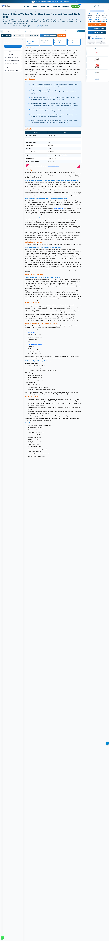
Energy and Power (16, 11)
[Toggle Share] (107, 743)
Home (4, 11)
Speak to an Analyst (98, 32)
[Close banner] (76, 2)
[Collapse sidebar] (20, 42)
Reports (9, 11)
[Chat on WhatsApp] (2, 938)
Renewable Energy (26, 11)
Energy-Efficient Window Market (40, 11)
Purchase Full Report (98, 24)
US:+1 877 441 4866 (97, 36)
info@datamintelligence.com (99, 38)
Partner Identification (98, 28)
